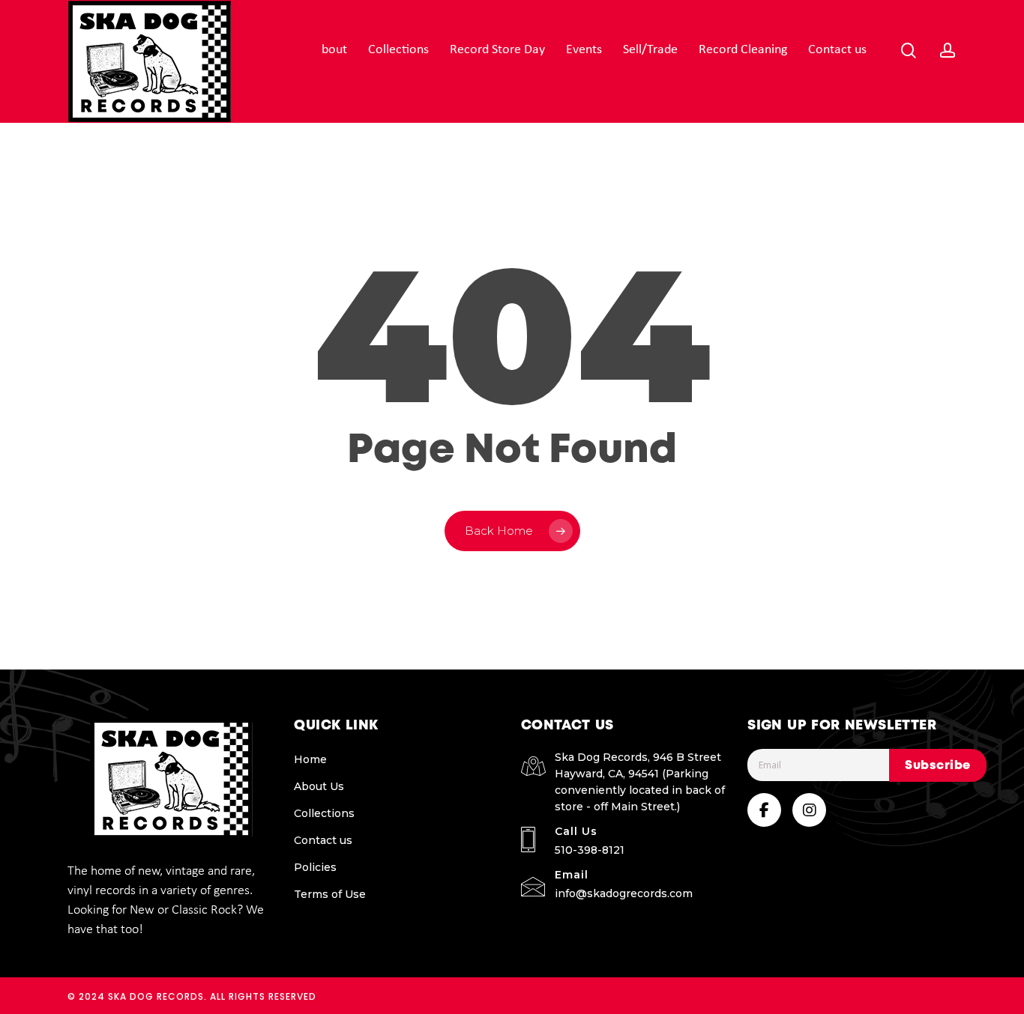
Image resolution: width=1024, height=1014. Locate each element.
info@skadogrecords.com (624, 893)
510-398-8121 (589, 850)
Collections (324, 813)
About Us (319, 786)
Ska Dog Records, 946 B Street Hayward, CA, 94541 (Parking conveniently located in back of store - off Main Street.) (640, 781)
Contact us (323, 840)
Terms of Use (330, 894)
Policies (315, 867)
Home (310, 759)
